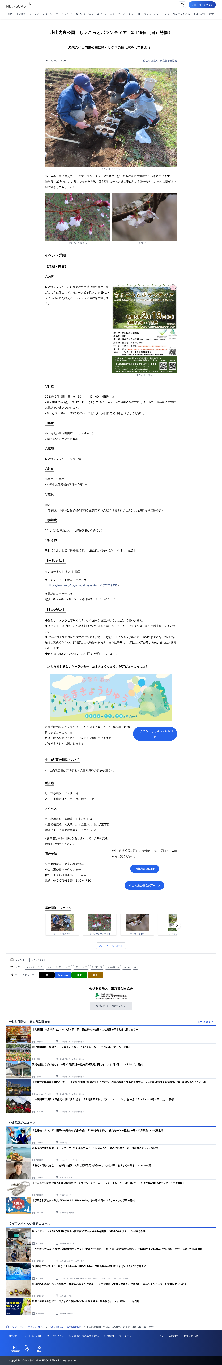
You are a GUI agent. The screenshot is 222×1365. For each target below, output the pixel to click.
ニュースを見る (203, 1021)
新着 (10, 14)
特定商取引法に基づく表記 (84, 1335)
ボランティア (81, 967)
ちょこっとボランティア (58, 967)
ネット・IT (134, 14)
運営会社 (14, 1335)
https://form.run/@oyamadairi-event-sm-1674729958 (83, 585)
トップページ (17, 1326)
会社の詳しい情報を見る (111, 1005)
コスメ (165, 14)
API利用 (173, 1335)
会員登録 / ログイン (202, 4)
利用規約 (109, 1335)
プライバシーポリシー (131, 1335)
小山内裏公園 (113, 967)
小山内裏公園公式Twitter (144, 885)
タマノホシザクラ (34, 967)
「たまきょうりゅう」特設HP (155, 733)
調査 (211, 14)
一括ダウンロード (113, 945)
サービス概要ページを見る (196, 1357)
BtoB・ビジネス (85, 14)
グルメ (121, 14)
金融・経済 (199, 14)
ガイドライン (156, 1335)
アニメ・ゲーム (64, 14)
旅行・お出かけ (105, 14)
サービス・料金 (32, 1335)
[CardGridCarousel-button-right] (177, 925)
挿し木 (127, 967)
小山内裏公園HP (144, 868)
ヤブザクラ (97, 967)
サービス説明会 (55, 1335)
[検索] (182, 4)
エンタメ (34, 14)
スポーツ (47, 14)
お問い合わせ (191, 1335)
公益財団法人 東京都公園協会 (160, 60)
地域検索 (21, 14)
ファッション (151, 14)
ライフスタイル (181, 14)
